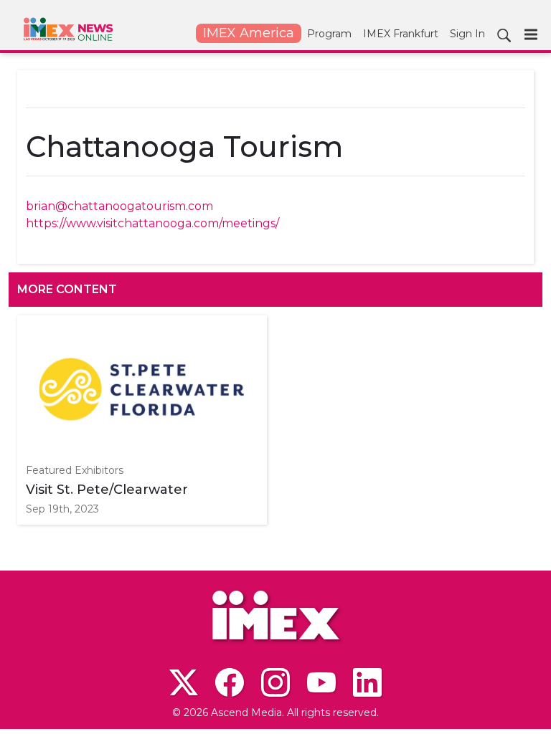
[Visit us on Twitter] (183, 682)
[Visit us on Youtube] (321, 682)
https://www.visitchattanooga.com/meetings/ (152, 223)
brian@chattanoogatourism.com (119, 206)
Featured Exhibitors (74, 470)
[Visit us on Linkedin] (367, 682)
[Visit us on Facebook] (229, 682)
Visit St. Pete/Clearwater (107, 489)
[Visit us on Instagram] (275, 682)
